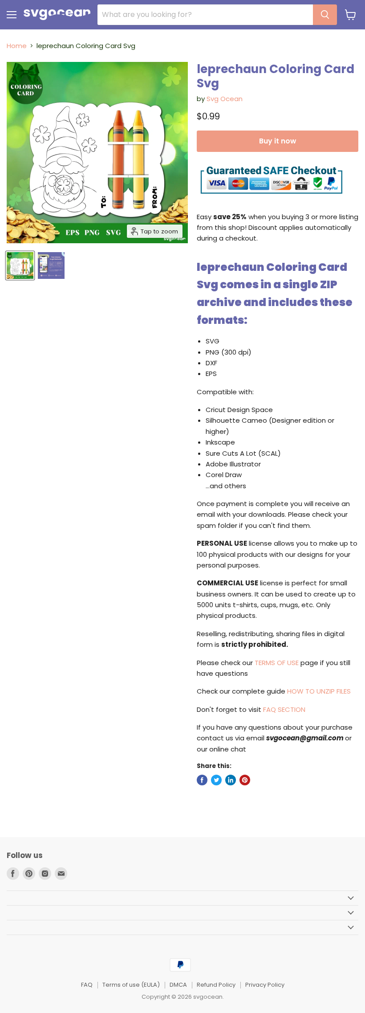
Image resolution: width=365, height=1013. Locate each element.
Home (17, 45)
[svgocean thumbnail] (51, 265)
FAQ (87, 984)
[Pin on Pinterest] (244, 780)
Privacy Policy (264, 984)
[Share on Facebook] (202, 780)
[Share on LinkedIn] (230, 780)
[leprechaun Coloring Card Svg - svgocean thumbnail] (20, 265)
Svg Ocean (225, 98)
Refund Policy (216, 984)
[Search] (325, 14)
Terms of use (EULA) (131, 984)
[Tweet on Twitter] (216, 780)
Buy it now (277, 141)
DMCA (178, 984)
